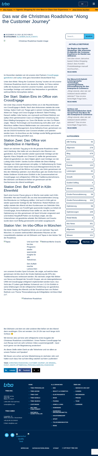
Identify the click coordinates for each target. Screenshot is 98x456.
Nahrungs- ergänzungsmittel (60, 411)
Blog (28, 37)
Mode (55, 398)
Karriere (79, 404)
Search (89, 36)
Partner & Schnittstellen (36, 413)
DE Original (51, 363)
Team (77, 401)
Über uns (77, 384)
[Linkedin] (7, 435)
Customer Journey (37, 363)
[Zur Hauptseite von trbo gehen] (6, 3)
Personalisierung (36, 365)
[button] (10, 370)
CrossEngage (52, 75)
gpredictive (8, 78)
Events (34, 37)
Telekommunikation (60, 422)
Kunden (78, 391)
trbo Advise (34, 391)
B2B (54, 388)
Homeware (57, 407)
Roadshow (49, 365)
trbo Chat (34, 394)
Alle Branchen (56, 384)
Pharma (56, 401)
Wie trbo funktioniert (35, 408)
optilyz (19, 78)
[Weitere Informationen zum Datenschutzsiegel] (21, 438)
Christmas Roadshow (18, 363)
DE (82, 4)
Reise (55, 425)
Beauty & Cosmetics (60, 391)
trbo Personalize (37, 388)
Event (6, 365)
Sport (55, 419)
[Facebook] (12, 435)
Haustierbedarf (59, 415)
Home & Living (58, 404)
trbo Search (35, 401)
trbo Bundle (35, 398)
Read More (72, 72)
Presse (78, 398)
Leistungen (34, 404)
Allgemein (21, 37)
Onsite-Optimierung (18, 365)
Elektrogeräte (59, 394)
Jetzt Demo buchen (71, 10)
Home (31, 384)
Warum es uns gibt (83, 388)
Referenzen (80, 394)
